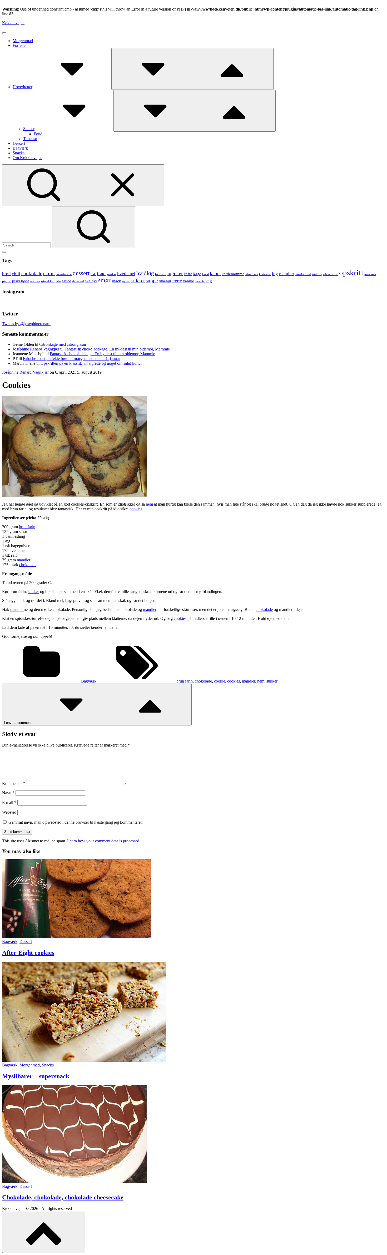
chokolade (31, 273)
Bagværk (20, 148)
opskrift (351, 272)
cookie (135, 509)
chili (16, 273)
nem (149, 504)
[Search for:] (27, 245)
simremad (78, 281)
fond (101, 273)
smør (104, 280)
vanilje (188, 281)
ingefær (175, 273)
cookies (233, 681)
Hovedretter (22, 87)
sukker (138, 280)
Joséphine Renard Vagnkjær (36, 349)
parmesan (370, 274)
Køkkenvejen (13, 23)
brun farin (27, 527)
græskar (111, 274)
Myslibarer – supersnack (35, 1076)
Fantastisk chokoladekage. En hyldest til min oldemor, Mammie (117, 349)
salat (58, 281)
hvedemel (126, 273)
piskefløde (20, 281)
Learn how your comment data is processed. (103, 841)
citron (49, 273)
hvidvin (160, 274)
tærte (177, 280)
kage (197, 273)
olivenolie (330, 274)
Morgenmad (23, 40)
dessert (81, 273)
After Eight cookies (28, 952)
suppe (152, 280)
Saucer (28, 128)
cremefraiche (64, 274)
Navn (8, 792)
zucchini (200, 281)
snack (116, 281)
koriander (265, 274)
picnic (6, 281)
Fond (38, 134)
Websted (9, 812)
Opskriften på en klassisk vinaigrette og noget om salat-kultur (91, 363)
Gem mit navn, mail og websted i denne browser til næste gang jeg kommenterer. (75, 822)
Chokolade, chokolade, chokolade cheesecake (62, 1197)
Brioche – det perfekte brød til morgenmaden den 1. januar (71, 358)
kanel (215, 273)
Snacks (18, 153)
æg (209, 280)
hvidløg (145, 273)
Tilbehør (30, 138)
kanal (205, 274)
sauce (66, 281)
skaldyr (91, 281)
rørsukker (47, 281)
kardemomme (233, 273)
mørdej (317, 274)
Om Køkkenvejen (27, 157)
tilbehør (165, 281)
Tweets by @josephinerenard (26, 324)
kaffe (188, 273)
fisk (93, 274)
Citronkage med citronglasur (62, 344)
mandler (286, 273)
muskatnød (303, 274)
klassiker (251, 274)
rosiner (35, 281)
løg (275, 273)
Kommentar (13, 783)
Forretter (20, 45)
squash (126, 281)
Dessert (19, 143)
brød (6, 273)
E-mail (9, 802)
